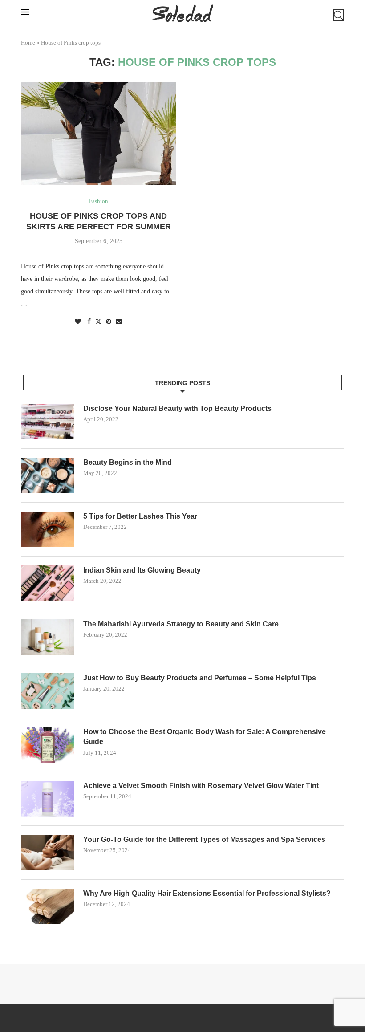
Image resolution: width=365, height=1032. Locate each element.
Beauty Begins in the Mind (127, 462)
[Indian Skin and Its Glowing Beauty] (47, 583)
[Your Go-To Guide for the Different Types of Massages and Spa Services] (47, 852)
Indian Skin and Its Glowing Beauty (142, 570)
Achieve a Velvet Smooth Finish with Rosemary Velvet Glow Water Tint (201, 785)
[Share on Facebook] (89, 321)
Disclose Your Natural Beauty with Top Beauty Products (177, 408)
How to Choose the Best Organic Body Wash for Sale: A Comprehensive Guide (204, 736)
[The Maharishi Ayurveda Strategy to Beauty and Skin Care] (47, 637)
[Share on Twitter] (98, 321)
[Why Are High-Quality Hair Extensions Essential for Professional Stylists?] (47, 906)
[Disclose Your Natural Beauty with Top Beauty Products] (47, 421)
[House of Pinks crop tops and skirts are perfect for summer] (98, 133)
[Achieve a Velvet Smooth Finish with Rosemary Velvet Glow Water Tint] (47, 799)
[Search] (338, 15)
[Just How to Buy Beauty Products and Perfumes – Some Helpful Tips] (47, 691)
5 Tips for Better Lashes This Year (140, 516)
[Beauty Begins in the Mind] (47, 475)
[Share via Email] (119, 321)
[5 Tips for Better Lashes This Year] (47, 529)
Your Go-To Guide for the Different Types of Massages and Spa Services (204, 839)
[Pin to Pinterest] (108, 321)
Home (28, 42)
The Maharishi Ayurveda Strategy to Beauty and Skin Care (181, 624)
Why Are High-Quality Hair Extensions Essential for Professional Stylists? (207, 893)
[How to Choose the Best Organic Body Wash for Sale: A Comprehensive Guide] (47, 745)
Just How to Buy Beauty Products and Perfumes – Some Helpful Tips (199, 678)
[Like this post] (78, 321)
